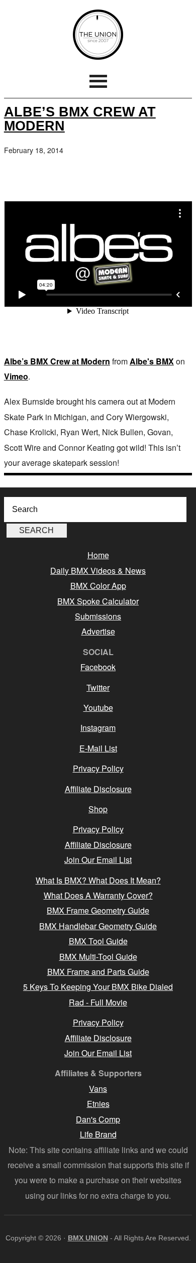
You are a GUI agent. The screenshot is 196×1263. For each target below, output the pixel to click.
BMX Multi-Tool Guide (98, 956)
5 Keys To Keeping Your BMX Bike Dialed (98, 986)
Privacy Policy (98, 768)
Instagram (98, 727)
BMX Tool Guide (98, 941)
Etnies (98, 1103)
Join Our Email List (98, 859)
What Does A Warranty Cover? (98, 895)
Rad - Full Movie (98, 1002)
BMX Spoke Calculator (98, 601)
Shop (98, 809)
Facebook (98, 667)
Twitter (98, 687)
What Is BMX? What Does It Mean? (98, 880)
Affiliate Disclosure (98, 789)
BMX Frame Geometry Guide (98, 910)
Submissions (98, 616)
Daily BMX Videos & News (98, 570)
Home (98, 555)
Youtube (98, 707)
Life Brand (98, 1134)
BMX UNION (98, 35)
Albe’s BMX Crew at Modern (80, 118)
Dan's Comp (98, 1119)
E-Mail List (98, 748)
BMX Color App (98, 585)
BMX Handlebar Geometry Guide (98, 926)
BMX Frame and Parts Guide (98, 971)
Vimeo (16, 376)
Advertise (98, 631)
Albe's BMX (152, 361)
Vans (98, 1088)
